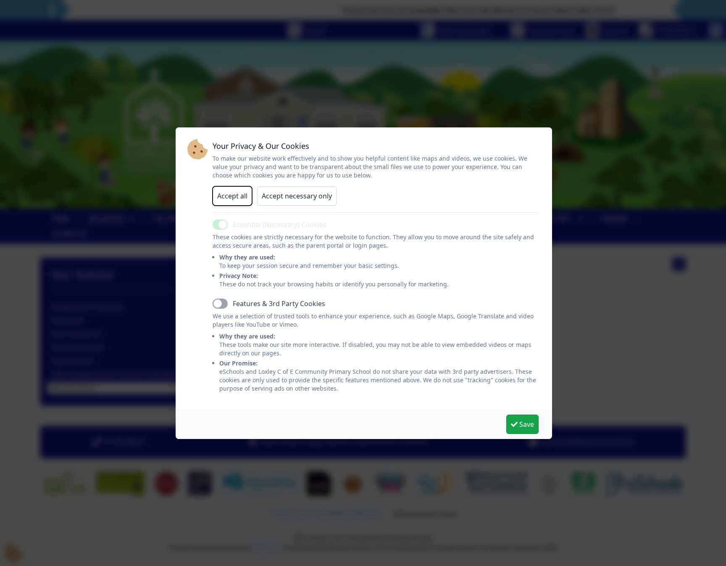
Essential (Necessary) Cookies (279, 224)
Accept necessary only (297, 196)
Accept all (232, 196)
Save (526, 424)
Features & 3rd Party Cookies (279, 303)
